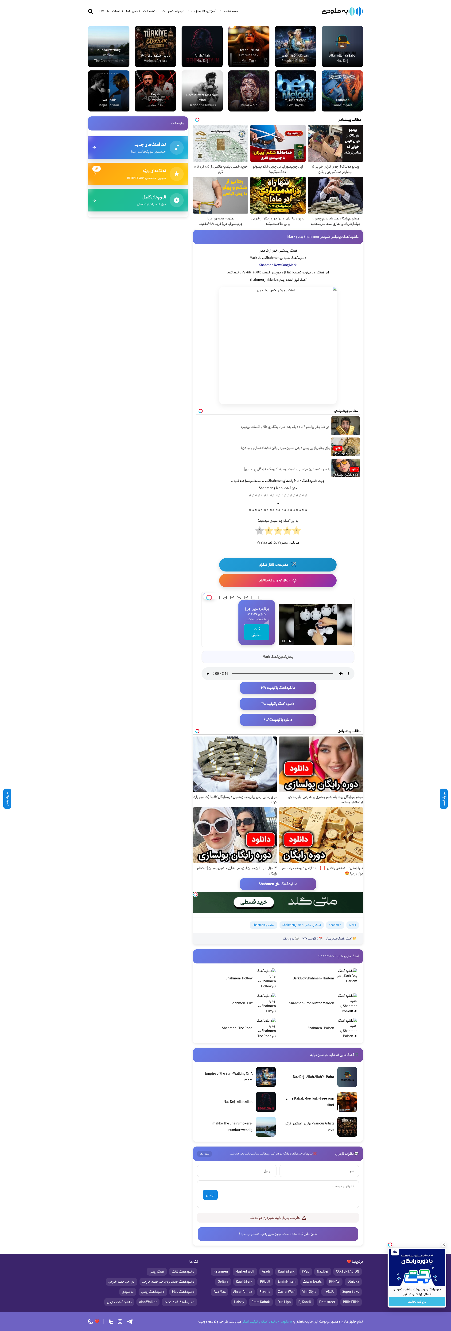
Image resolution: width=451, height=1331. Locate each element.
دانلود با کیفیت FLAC (278, 720)
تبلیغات (117, 11)
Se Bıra (223, 1281)
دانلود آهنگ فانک (183, 1271)
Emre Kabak (261, 1302)
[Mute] (290, 641)
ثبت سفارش (256, 632)
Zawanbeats (312, 1281)
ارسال (210, 1195)
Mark (352, 925)
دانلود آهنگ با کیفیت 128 (277, 704)
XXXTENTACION (347, 1271)
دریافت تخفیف (417, 1301)
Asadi (266, 1271)
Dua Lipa (284, 1302)
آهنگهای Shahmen (263, 925)
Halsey (239, 1302)
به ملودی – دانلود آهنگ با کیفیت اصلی (342, 11)
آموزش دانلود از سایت (201, 11)
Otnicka (353, 1281)
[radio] (296, 531)
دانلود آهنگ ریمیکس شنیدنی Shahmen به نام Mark (323, 237)
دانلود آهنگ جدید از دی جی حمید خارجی (168, 1281)
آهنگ (349, 938)
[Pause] (283, 641)
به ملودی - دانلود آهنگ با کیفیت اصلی (266, 1321)
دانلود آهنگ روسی (152, 1291)
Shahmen (335, 925)
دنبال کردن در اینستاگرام (277, 580)
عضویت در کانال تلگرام (277, 564)
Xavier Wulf (286, 1291)
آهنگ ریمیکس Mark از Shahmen (301, 925)
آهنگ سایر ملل (335, 938)
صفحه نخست (228, 11)
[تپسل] (209, 596)
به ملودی (128, 1291)
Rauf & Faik (286, 1271)
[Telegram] (130, 1321)
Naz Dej (322, 1271)
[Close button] (443, 1244)
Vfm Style (309, 1291)
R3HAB (334, 1281)
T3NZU (329, 1291)
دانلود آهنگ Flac (183, 1291)
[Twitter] (111, 1321)
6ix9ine (265, 1291)
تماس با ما (133, 11)
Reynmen (221, 1271)
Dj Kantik (305, 1302)
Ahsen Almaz (242, 1291)
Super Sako (350, 1291)
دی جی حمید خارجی (121, 1281)
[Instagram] (120, 1321)
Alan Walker (148, 1302)
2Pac (305, 1271)
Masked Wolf (244, 1271)
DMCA (104, 11)
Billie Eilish (351, 1302)
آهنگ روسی (156, 1271)
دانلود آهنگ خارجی (119, 1302)
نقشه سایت (151, 11)
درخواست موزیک (173, 11)
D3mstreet (327, 1302)
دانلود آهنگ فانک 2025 (179, 1302)
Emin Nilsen (286, 1281)
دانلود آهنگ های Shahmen (278, 884)
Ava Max (220, 1291)
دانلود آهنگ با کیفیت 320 (278, 688)
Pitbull (265, 1281)
